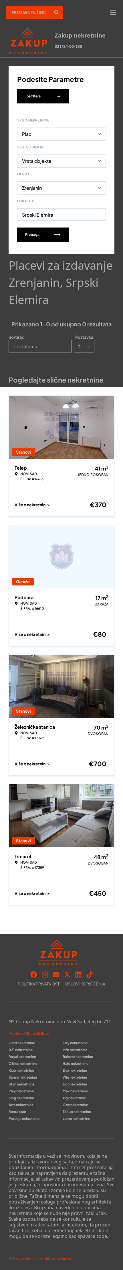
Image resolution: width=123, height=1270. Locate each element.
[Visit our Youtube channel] (56, 974)
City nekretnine (75, 1043)
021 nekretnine (21, 1050)
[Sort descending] (89, 346)
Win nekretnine (75, 1077)
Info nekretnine (75, 1050)
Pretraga (32, 234)
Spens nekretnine (23, 1077)
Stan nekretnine (21, 1084)
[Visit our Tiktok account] (89, 974)
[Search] (56, 12)
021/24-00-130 (68, 46)
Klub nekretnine (21, 1070)
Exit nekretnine (75, 1084)
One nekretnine (75, 1105)
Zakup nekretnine (77, 1112)
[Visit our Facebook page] (33, 974)
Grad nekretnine (22, 1043)
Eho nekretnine (75, 1070)
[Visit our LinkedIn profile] (78, 974)
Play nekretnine (21, 1091)
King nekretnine (21, 1098)
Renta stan (17, 1112)
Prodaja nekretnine (24, 1118)
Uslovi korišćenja (85, 983)
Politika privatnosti (39, 983)
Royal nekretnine (22, 1057)
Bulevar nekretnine (78, 1057)
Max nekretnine (75, 1091)
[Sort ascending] (79, 346)
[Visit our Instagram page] (44, 974)
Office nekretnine (23, 1063)
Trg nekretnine (74, 1098)
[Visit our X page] (67, 974)
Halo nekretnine (75, 1063)
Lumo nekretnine (76, 1118)
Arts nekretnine (21, 1105)
